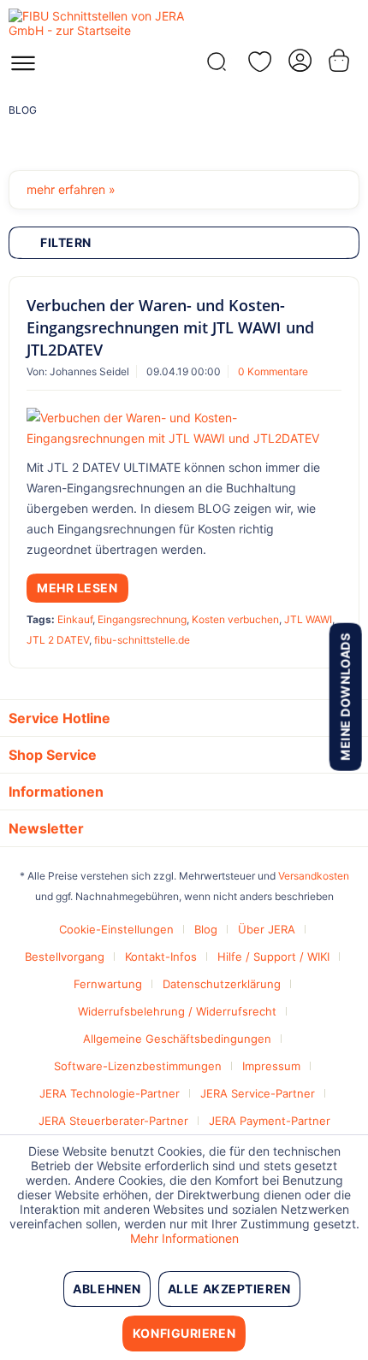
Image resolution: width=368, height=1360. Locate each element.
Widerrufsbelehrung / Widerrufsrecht (177, 1011)
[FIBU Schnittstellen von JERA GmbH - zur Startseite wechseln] (96, 23)
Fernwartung (108, 984)
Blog (205, 929)
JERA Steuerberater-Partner (113, 1120)
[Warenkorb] (340, 60)
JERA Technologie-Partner (109, 1093)
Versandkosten (313, 875)
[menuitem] (23, 68)
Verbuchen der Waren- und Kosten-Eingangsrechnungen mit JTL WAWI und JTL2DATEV (170, 327)
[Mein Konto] (299, 60)
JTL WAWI (308, 619)
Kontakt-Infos (161, 956)
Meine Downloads (344, 696)
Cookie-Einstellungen (116, 929)
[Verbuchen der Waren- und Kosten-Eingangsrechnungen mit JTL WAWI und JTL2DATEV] (184, 428)
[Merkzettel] (257, 62)
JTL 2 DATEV (58, 639)
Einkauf (74, 619)
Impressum (271, 1066)
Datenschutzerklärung (222, 984)
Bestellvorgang (64, 956)
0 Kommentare (273, 371)
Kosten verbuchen (235, 619)
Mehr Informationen (184, 1238)
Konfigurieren (184, 1333)
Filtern (66, 242)
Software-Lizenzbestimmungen (138, 1066)
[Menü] (23, 68)
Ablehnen (106, 1288)
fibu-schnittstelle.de (142, 639)
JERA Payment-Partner (269, 1120)
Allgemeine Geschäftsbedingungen (177, 1038)
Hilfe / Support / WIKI (273, 956)
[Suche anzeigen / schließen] (215, 66)
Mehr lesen (77, 587)
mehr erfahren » (71, 189)
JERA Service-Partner (257, 1093)
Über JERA (266, 929)
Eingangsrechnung (142, 619)
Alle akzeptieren (229, 1288)
